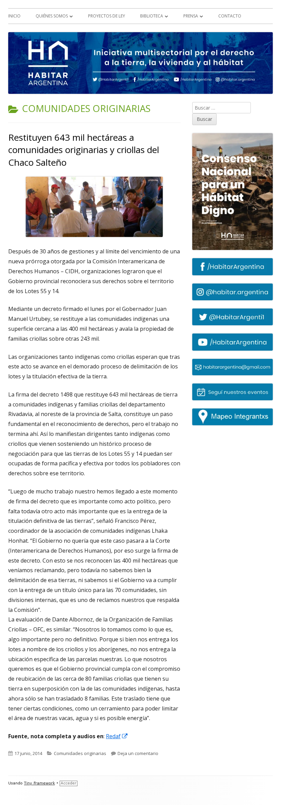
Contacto (229, 16)
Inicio (14, 16)
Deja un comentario (138, 753)
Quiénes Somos (52, 16)
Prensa (190, 16)
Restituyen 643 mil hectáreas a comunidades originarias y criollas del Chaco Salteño (83, 149)
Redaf (117, 736)
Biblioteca (151, 16)
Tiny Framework (39, 783)
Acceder (68, 783)
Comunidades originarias (80, 753)
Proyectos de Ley (106, 16)
